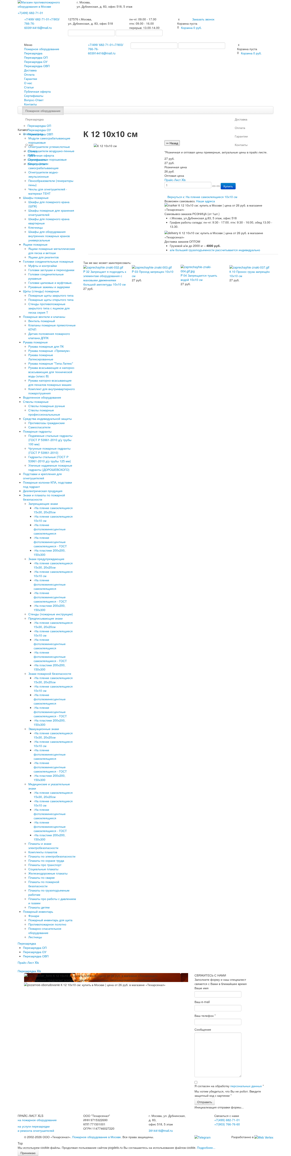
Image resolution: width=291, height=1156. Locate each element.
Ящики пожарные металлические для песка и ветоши (51, 250)
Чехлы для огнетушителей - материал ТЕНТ (47, 191)
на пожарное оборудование (37, 1120)
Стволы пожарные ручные (46, 406)
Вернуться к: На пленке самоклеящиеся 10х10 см (202, 197)
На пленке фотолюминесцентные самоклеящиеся (50, 529)
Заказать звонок (203, 19)
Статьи (29, 87)
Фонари (33, 916)
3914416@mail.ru (40, 27)
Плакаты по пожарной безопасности (43, 884)
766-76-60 (227, 1124)
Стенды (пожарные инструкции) (50, 614)
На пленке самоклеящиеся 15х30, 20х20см (53, 510)
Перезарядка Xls (29, 971)
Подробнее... (206, 1147)
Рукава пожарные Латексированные (40, 357)
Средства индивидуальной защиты (47, 418)
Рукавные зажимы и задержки (49, 287)
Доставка (30, 70)
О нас (28, 83)
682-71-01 (30, 13)
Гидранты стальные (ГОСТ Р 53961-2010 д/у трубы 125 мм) (49, 459)
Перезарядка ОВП (37, 66)
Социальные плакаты (43, 869)
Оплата (29, 74)
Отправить (204, 1102)
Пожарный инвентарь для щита (50, 920)
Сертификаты (33, 95)
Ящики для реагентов (43, 257)
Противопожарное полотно (47, 924)
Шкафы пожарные (36, 197)
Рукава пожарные (35, 342)
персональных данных (246, 1086)
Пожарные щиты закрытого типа (50, 295)
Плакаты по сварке (41, 877)
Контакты (30, 104)
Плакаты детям (39, 907)
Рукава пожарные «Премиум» (49, 350)
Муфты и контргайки (42, 265)
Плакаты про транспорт (44, 865)
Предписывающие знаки (45, 618)
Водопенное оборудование (42, 397)
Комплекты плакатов (42, 852)
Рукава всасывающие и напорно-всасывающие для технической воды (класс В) (51, 371)
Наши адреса (205, 201)
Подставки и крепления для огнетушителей (42, 476)
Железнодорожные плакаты (48, 873)
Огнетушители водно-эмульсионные (43, 174)
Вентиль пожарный (41, 321)
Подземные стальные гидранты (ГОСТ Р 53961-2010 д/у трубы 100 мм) (50, 439)
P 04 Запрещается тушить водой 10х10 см (199, 277)
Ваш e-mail (202, 1002)
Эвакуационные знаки (43, 729)
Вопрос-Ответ (33, 100)
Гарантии (30, 78)
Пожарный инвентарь (38, 911)
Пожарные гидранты (37, 431)
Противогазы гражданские (46, 423)
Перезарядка (33, 53)
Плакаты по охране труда (46, 860)
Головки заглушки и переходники (51, 270)
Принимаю (28, 1153)
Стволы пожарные (36, 401)
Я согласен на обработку (229, 1086)
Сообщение (202, 1029)
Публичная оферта (37, 91)
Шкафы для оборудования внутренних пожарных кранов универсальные (49, 235)
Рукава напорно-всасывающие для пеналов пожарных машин (50, 382)
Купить (228, 186)
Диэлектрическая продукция (42, 491)
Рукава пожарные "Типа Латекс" (50, 363)
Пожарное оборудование (41, 49)
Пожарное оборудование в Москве (96, 1137)
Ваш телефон (205, 1015)
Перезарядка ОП (36, 57)
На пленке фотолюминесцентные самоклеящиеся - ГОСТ (50, 541)
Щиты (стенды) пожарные (41, 291)
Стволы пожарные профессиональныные (44, 412)
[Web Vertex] (263, 1137)
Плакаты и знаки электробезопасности (43, 845)
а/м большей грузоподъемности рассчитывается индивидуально (215, 250)
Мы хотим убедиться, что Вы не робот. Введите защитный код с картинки (227, 1093)
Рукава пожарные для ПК (46, 346)
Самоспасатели (39, 427)
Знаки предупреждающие (46, 559)
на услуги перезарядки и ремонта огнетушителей (36, 1128)
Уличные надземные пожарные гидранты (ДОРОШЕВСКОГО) (50, 467)
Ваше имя (201, 988)
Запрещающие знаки (43, 503)
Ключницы (35, 227)
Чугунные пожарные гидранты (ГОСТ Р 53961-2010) (49, 450)
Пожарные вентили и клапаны (44, 316)
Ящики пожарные (35, 244)
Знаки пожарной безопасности (49, 673)
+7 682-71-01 (36, 19)
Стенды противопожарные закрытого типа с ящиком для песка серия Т (49, 308)
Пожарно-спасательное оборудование (44, 930)
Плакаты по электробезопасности (51, 856)
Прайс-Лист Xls (28, 962)
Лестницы (35, 937)
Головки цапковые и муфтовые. (50, 282)
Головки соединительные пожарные (48, 261)
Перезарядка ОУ (36, 61)
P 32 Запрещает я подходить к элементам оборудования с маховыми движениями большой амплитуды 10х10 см (104, 277)
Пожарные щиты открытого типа (50, 299)
